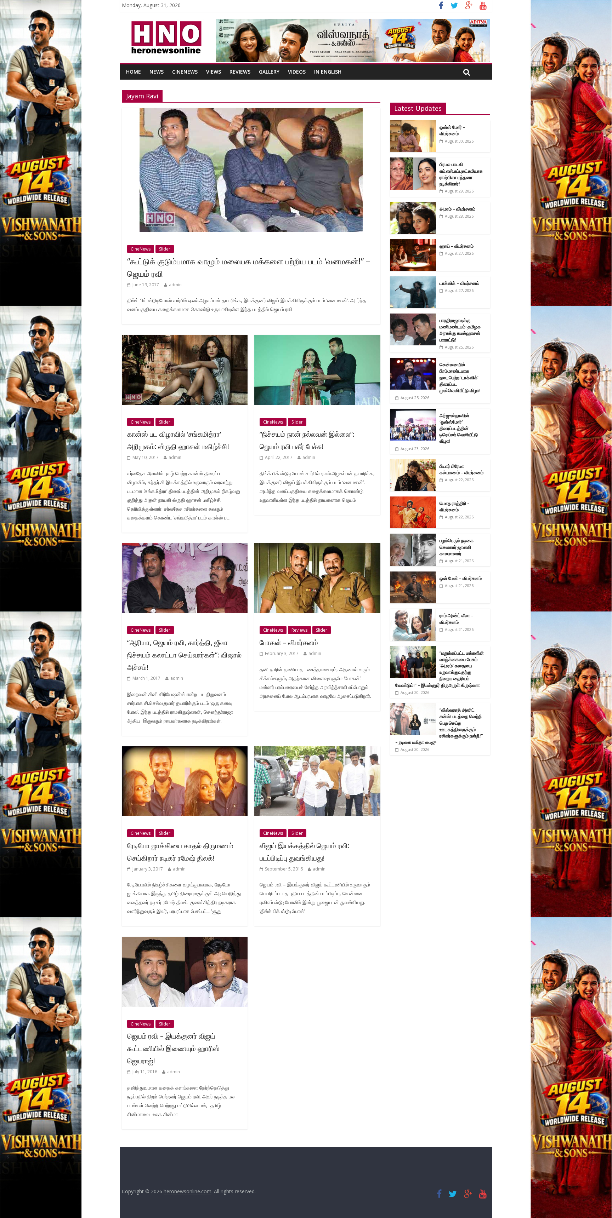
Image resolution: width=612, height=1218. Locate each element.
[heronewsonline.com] (165, 23)
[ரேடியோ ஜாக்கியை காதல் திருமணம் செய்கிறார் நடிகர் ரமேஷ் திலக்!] (185, 750)
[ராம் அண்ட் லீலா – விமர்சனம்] (413, 612)
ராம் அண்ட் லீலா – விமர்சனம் (457, 618)
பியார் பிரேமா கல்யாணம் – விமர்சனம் (461, 469)
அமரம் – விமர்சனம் (457, 209)
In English (327, 71)
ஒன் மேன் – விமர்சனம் (461, 578)
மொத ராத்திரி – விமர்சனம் (455, 506)
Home (133, 71)
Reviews (240, 71)
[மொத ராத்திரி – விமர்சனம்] (413, 500)
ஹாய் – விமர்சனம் (457, 246)
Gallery (269, 71)
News (156, 71)
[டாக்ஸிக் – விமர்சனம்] (413, 280)
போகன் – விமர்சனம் (289, 642)
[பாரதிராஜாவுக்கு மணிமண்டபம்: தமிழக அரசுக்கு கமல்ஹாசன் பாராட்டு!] (413, 317)
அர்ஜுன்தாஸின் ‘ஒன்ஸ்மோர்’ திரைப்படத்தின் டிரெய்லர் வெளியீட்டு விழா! (459, 428)
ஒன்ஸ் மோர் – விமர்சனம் (452, 130)
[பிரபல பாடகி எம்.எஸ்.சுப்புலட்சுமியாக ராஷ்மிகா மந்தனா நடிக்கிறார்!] (413, 161)
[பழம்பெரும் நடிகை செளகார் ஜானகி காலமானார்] (413, 537)
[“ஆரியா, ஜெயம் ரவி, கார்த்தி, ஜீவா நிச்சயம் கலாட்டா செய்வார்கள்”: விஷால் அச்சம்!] (185, 547)
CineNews (185, 71)
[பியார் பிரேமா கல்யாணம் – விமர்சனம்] (413, 463)
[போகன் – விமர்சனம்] (317, 547)
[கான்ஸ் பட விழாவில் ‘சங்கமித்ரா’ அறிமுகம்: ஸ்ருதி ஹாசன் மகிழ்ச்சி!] (185, 339)
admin (175, 285)
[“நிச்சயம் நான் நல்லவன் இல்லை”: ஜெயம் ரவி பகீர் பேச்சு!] (317, 339)
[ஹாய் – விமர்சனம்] (413, 243)
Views (213, 71)
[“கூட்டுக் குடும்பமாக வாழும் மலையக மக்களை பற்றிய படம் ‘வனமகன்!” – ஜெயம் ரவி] (251, 112)
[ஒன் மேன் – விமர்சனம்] (413, 575)
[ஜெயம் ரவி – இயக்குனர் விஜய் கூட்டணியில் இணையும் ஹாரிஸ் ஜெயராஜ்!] (185, 941)
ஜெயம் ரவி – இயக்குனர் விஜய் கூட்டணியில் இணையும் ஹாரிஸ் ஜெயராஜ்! (173, 1048)
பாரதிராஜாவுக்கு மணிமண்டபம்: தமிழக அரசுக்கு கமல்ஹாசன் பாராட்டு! (460, 330)
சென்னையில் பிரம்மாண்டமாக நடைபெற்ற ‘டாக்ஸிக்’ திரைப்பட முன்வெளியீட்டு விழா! (460, 377)
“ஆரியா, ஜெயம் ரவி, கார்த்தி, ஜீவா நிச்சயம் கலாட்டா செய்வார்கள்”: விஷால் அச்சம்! (184, 655)
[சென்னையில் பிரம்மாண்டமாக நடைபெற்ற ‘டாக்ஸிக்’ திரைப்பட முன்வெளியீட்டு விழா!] (413, 361)
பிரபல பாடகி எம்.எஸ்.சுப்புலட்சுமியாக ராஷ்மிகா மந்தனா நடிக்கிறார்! (461, 174)
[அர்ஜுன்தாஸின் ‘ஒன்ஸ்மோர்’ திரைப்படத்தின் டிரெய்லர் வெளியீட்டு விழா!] (413, 412)
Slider (164, 249)
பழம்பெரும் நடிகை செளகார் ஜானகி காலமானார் (457, 546)
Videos (297, 71)
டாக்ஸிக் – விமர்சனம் (459, 283)
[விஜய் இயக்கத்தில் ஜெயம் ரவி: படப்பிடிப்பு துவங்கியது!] (317, 750)
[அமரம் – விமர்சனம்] (413, 205)
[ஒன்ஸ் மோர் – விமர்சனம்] (413, 124)
